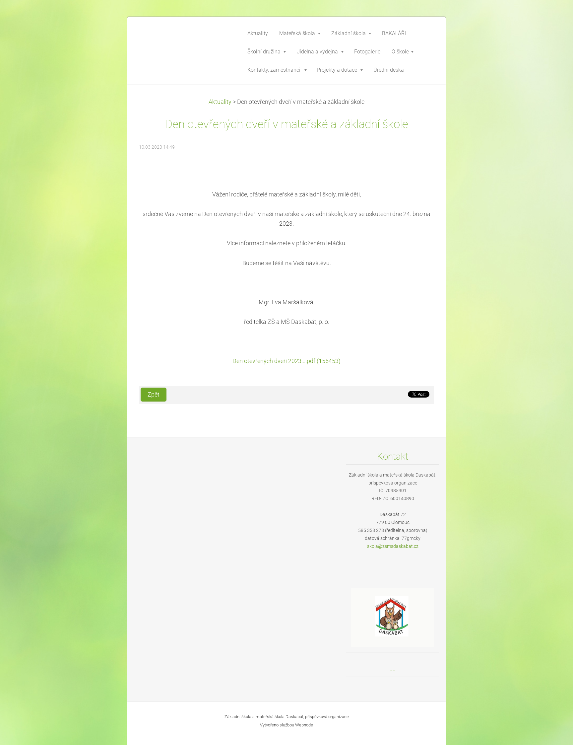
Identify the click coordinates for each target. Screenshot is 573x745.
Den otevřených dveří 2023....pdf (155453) (286, 361)
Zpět (153, 394)
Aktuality (220, 102)
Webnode (304, 724)
